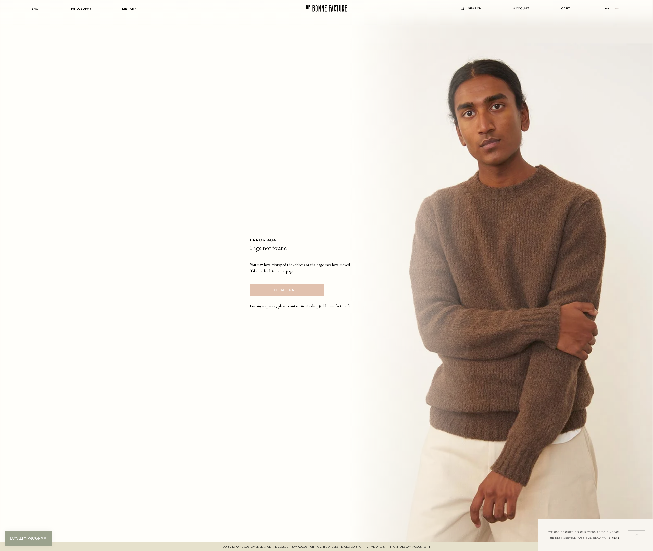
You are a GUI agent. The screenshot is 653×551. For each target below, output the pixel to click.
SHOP (36, 8)
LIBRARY (129, 8)
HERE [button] (616, 537)
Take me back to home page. (272, 271)
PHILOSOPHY (81, 8)
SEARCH (474, 8)
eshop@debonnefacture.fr (329, 306)
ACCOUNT (521, 8)
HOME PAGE (287, 290)
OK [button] (637, 534)
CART (565, 8)
